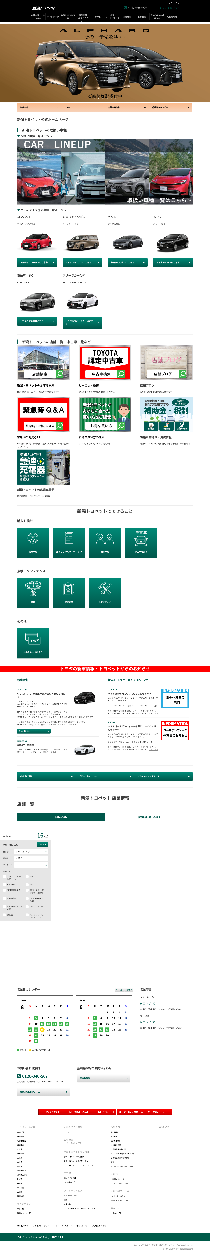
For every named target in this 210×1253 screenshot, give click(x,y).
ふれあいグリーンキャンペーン (122, 1166)
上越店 (19, 1191)
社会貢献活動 (116, 1145)
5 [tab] (111, 98)
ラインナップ (24, 1203)
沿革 (112, 1162)
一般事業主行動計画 (118, 1149)
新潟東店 (20, 1145)
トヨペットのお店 (26, 1127)
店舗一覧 (20, 1132)
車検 (65, 1200)
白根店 (19, 1162)
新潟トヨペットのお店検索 (74, 1156)
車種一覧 (20, 1208)
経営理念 (114, 1136)
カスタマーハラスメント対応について (71, 1225)
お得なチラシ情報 (73, 1127)
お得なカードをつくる (119, 1200)
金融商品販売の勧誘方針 (120, 1158)
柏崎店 (19, 1179)
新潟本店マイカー (24, 1196)
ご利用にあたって (117, 1179)
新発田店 (20, 1153)
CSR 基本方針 (22, 1225)
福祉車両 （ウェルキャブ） (73, 1141)
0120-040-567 (35, 1076)
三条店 (19, 1166)
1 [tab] (94, 98)
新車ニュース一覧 (24, 1213)
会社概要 (114, 1132)
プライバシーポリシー (119, 1183)
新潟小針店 (21, 1141)
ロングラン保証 (70, 1178)
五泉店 (19, 1158)
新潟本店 (20, 1136)
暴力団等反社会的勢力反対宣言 (123, 1153)
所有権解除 (163, 1127)
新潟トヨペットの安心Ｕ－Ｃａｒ (77, 1161)
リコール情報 (174, 3)
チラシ (66, 1132)
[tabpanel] (105, 63)
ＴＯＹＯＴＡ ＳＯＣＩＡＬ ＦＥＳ (78, 1165)
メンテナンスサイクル (72, 1195)
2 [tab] (98, 98)
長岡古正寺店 (22, 1175)
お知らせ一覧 (116, 1213)
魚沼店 (19, 1183)
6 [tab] (115, 98)
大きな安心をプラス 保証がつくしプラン (80, 1208)
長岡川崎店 (21, 1170)
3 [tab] (102, 98)
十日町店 (20, 1187)
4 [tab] (107, 98)
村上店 (19, 1149)
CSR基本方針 (116, 1141)
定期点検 (67, 1204)
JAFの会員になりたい (119, 1196)
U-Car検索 (68, 1182)
